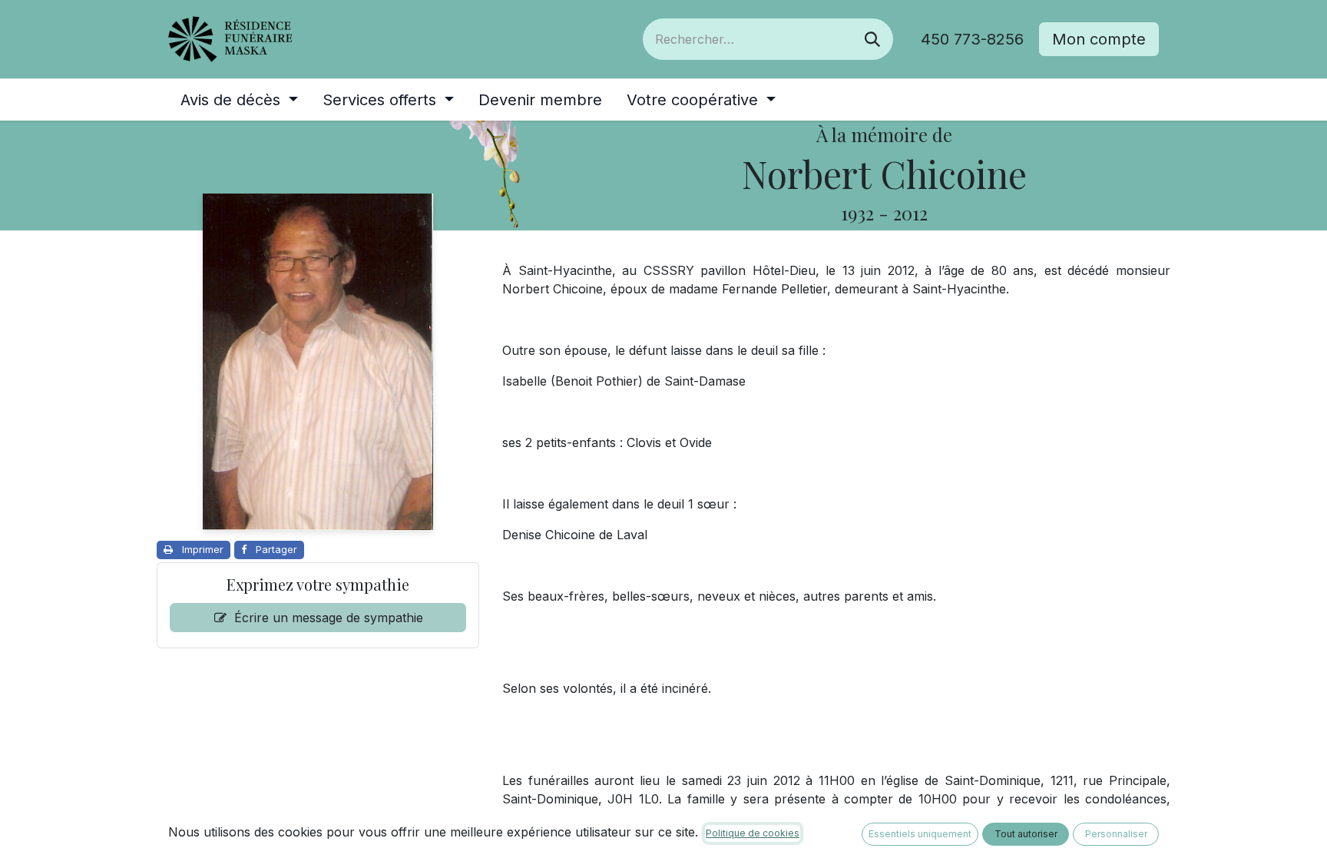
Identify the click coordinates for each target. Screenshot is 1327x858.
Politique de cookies (752, 833)
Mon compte (1099, 39)
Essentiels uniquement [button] (920, 834)
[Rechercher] (872, 39)
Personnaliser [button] (1116, 834)
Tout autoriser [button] (1025, 834)
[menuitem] (239, 100)
